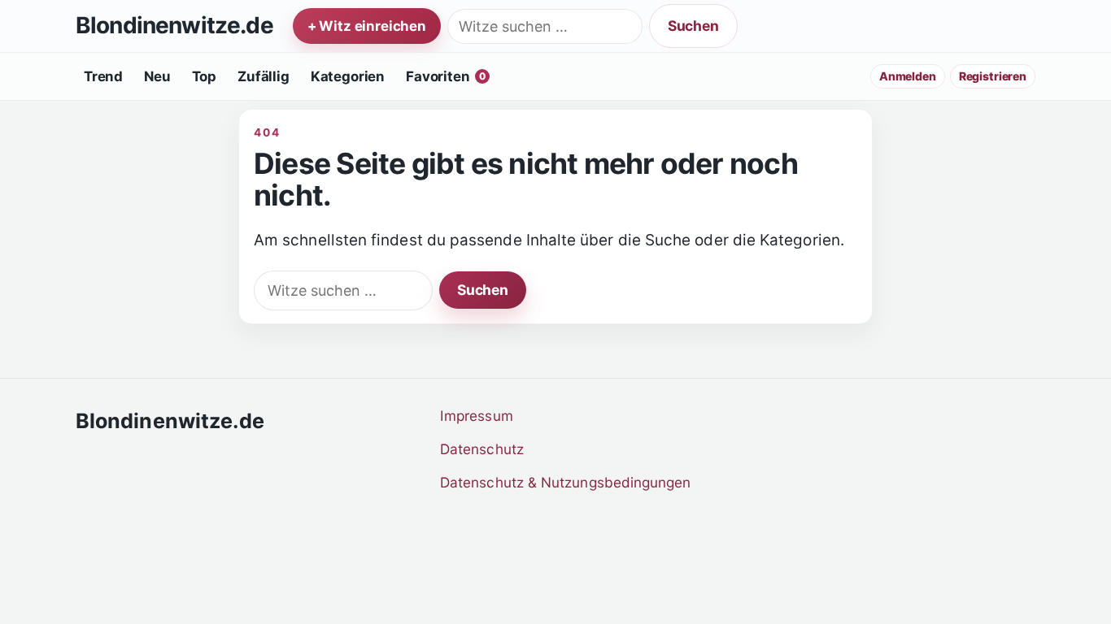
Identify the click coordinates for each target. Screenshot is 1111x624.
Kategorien (348, 76)
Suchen (693, 25)
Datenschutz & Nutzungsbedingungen (565, 482)
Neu (157, 76)
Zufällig (263, 76)
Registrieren (992, 76)
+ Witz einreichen (366, 26)
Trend (103, 76)
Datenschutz (482, 448)
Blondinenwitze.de (174, 26)
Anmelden (907, 76)
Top (204, 76)
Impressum (476, 415)
